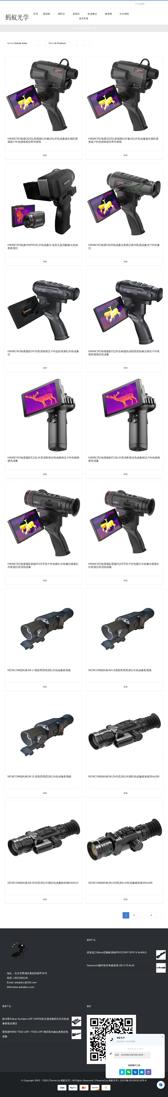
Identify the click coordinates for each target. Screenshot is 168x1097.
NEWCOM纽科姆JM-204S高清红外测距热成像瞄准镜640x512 (43, 882)
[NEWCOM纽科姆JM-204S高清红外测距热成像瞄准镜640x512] (43, 839)
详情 (45, 155)
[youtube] (22, 4)
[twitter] (11, 4)
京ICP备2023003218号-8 (133, 1080)
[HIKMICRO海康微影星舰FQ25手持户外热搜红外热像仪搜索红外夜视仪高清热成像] (124, 520)
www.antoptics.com (23, 987)
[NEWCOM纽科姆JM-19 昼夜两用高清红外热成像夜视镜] (43, 733)
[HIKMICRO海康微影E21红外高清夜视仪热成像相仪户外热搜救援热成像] (43, 414)
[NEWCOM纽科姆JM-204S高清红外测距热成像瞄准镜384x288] (124, 733)
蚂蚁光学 (65, 1080)
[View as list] (87, 43)
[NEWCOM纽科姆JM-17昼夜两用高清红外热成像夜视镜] (43, 626)
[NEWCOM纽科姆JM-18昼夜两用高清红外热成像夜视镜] (124, 626)
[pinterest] (27, 4)
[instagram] (16, 4)
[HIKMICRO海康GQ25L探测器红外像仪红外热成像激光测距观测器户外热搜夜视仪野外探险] (43, 95)
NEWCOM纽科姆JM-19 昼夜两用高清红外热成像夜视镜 (39, 776)
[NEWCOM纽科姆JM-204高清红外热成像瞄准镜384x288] (124, 839)
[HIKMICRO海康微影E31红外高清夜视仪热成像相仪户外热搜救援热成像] (124, 414)
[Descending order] (42, 43)
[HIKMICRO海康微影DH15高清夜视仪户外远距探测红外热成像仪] (43, 307)
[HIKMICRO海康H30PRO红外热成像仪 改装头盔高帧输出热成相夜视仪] (43, 201)
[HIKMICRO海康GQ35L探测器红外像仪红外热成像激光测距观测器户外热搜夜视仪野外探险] (124, 95)
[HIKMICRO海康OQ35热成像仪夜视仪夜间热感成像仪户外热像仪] (124, 201)
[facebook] (6, 4)
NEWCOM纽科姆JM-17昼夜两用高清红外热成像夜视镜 (39, 670)
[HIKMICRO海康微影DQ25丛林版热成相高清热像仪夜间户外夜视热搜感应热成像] (124, 307)
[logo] (17, 14)
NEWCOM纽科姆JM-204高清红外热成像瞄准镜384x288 (120, 882)
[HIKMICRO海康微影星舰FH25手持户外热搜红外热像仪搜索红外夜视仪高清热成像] (43, 520)
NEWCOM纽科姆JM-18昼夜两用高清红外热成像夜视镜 (119, 670)
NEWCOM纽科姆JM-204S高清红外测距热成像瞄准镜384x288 (123, 776)
